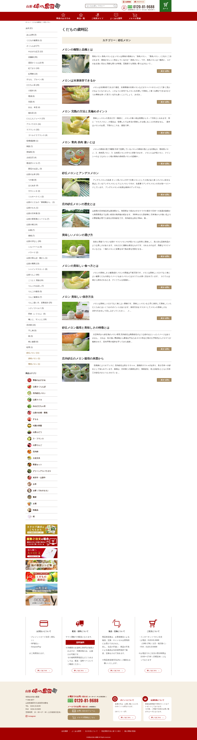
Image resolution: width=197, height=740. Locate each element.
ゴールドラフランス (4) (37, 135)
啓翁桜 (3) (30, 152)
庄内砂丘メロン (39, 393)
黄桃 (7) (31, 236)
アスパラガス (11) (33, 124)
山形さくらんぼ (39, 387)
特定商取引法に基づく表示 (111, 731)
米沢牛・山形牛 (39, 478)
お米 (34, 484)
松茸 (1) (29, 347)
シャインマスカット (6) (37, 269)
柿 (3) (30, 336)
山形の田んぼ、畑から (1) (36, 258)
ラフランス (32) (32, 130)
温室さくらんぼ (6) (36, 63)
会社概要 (64, 731)
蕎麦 (34, 497)
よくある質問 (76, 731)
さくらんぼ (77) (32, 46)
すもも (35, 419)
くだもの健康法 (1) (34, 40)
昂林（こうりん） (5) (36, 314)
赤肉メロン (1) (34, 358)
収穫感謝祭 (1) (32, 141)
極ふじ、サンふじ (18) (37, 319)
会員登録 (128, 2)
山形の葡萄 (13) (32, 264)
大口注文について (91, 731)
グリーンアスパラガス (42, 471)
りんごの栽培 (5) (35, 291)
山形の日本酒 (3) (33, 213)
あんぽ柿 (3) (31, 35)
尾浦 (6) (31, 96)
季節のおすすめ (39, 380)
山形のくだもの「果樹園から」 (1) (40, 202)
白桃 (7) (31, 230)
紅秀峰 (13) (32, 74)
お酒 (34, 503)
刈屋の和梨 (37, 426)
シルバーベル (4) (35, 247)
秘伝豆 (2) (32, 113)
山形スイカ (37, 400)
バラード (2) (33, 252)
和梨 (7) (29, 146)
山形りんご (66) (32, 275)
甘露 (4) (31, 102)
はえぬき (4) (33, 185)
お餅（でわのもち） (41, 491)
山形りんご (37, 445)
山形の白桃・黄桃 (40, 413)
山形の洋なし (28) (33, 241)
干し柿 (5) (32, 331)
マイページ (140, 2)
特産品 (35, 510)
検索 (115, 6)
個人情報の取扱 (130, 731)
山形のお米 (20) (32, 174)
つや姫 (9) (32, 180)
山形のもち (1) (32, 208)
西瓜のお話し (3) (35, 169)
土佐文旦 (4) (31, 158)
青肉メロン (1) (34, 364)
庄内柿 (35, 452)
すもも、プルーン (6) (35, 79)
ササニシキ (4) (34, 191)
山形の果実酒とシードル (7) (37, 219)
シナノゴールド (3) (36, 308)
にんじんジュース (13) (35, 118)
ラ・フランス (38, 439)
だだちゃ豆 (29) (32, 85)
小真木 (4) (32, 91)
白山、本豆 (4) (34, 107)
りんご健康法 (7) (35, 297)
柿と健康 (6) (33, 342)
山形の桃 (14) (31, 224)
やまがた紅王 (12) (35, 51)
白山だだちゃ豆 (39, 406)
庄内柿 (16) (31, 325)
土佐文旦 (36, 458)
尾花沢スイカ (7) (33, 163)
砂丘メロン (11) (32, 353)
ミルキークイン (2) (36, 197)
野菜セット (37, 465)
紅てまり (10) (33, 68)
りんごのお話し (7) (36, 286)
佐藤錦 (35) (32, 57)
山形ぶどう (37, 432)
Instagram (32, 716)
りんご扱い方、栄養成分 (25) (40, 303)
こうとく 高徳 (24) (35, 280)
